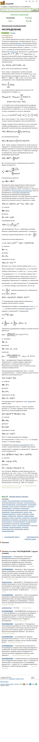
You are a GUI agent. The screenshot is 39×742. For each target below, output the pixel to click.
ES (33, 1)
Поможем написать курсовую (18, 496)
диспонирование (7, 508)
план (30, 512)
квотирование (25, 508)
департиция (22, 506)
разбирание (25, 514)
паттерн (25, 512)
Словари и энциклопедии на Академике (15, 7)
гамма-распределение (8, 504)
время (30, 401)
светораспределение (23, 525)
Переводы (28, 18)
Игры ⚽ (28, 21)
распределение (7, 608)
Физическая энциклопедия (19, 14)
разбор (32, 514)
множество (21, 45)
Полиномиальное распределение (22, 190)
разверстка (20, 516)
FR (36, 1)
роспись (14, 525)
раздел (12, 518)
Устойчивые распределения (20, 192)
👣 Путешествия (4, 681)
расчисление (15, 523)
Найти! (35, 10)
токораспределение (8, 529)
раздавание (5, 518)
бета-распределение (14, 501)
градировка (5, 506)
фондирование (18, 529)
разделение (17, 518)
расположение (32, 519)
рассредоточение (31, 521)
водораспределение (27, 501)
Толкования (10, 18)
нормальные (28, 308)
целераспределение (8, 531)
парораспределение (16, 512)
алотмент (4, 501)
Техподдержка (11, 678)
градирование (32, 504)
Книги (10, 21)
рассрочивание (6, 523)
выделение (20, 502)
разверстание (12, 516)
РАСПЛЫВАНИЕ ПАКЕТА (12, 537)
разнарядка (34, 518)
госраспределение (21, 504)
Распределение (7, 556)
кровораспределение (8, 510)
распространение (7, 521)
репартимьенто (6, 525)
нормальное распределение (20, 445)
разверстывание (29, 516)
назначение (32, 510)
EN (26, 1)
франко (26, 529)
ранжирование (6, 519)
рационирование (25, 523)
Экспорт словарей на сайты (6, 684)
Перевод (12, 33)
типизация (25, 527)
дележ (11, 506)
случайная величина (15, 43)
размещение (26, 518)
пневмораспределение (9, 514)
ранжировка (14, 519)
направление (6, 512)
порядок (18, 514)
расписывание (23, 519)
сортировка (5, 527)
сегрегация (34, 525)
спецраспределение (15, 527)
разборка (4, 516)
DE (30, 1)
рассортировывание (19, 521)
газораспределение (30, 502)
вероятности (14, 51)
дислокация (30, 506)
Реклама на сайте (20, 678)
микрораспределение (21, 510)
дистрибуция (16, 508)
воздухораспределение (9, 502)
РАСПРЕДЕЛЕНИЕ (7, 569)
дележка (16, 506)
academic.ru (7, 3)
